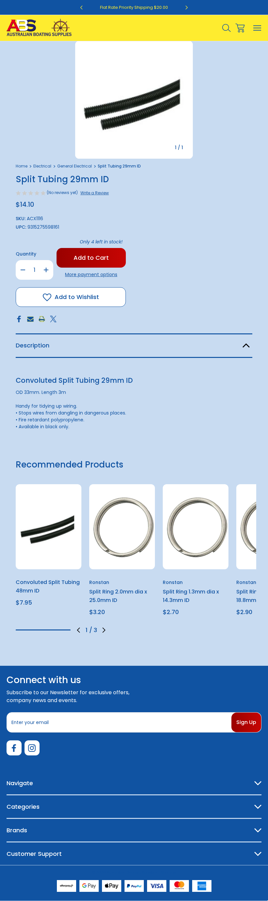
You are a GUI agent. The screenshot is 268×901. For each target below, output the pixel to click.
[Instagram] (32, 747)
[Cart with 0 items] (240, 28)
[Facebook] (19, 319)
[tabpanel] (48, 547)
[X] (53, 319)
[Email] (30, 319)
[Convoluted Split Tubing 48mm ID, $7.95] (48, 526)
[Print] (42, 319)
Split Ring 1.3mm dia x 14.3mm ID (191, 596)
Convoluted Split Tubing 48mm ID (48, 586)
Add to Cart (48, 560)
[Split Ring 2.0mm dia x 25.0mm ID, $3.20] (122, 526)
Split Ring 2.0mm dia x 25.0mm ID (118, 596)
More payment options (91, 274)
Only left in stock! (101, 241)
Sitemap (168, 872)
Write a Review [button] (94, 193)
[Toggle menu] (257, 28)
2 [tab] (43, 629)
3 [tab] (61, 629)
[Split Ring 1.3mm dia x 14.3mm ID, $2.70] (195, 526)
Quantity (26, 254)
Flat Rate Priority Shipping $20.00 (134, 7)
